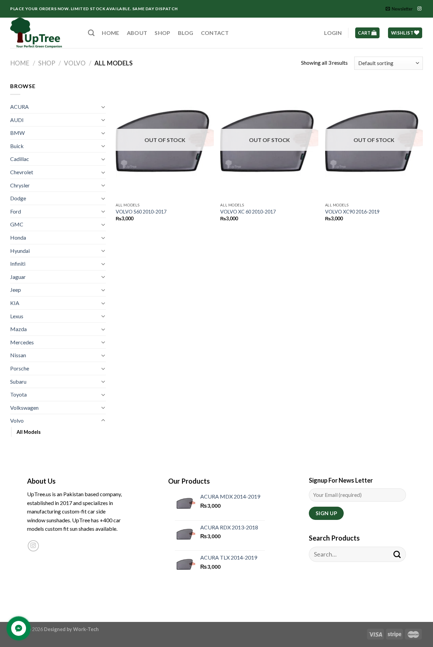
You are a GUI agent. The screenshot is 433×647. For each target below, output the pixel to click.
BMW (17, 132)
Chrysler (20, 185)
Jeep (15, 289)
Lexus (16, 316)
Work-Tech (86, 629)
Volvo (75, 63)
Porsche (19, 368)
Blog (185, 32)
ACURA (19, 106)
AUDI (17, 120)
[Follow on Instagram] (419, 8)
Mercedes (22, 342)
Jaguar (18, 277)
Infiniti (17, 263)
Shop (162, 32)
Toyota (18, 394)
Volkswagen (24, 407)
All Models (29, 432)
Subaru (18, 381)
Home (110, 32)
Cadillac (19, 159)
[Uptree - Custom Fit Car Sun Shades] (44, 33)
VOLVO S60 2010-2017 (141, 212)
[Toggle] (103, 107)
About (137, 32)
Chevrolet (21, 172)
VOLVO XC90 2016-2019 (352, 212)
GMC (16, 224)
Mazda (18, 329)
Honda (18, 237)
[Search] (91, 32)
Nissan (18, 355)
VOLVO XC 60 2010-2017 (248, 212)
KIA (14, 303)
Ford (15, 211)
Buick (17, 146)
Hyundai (20, 250)
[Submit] (397, 554)
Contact (215, 32)
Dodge (18, 198)
